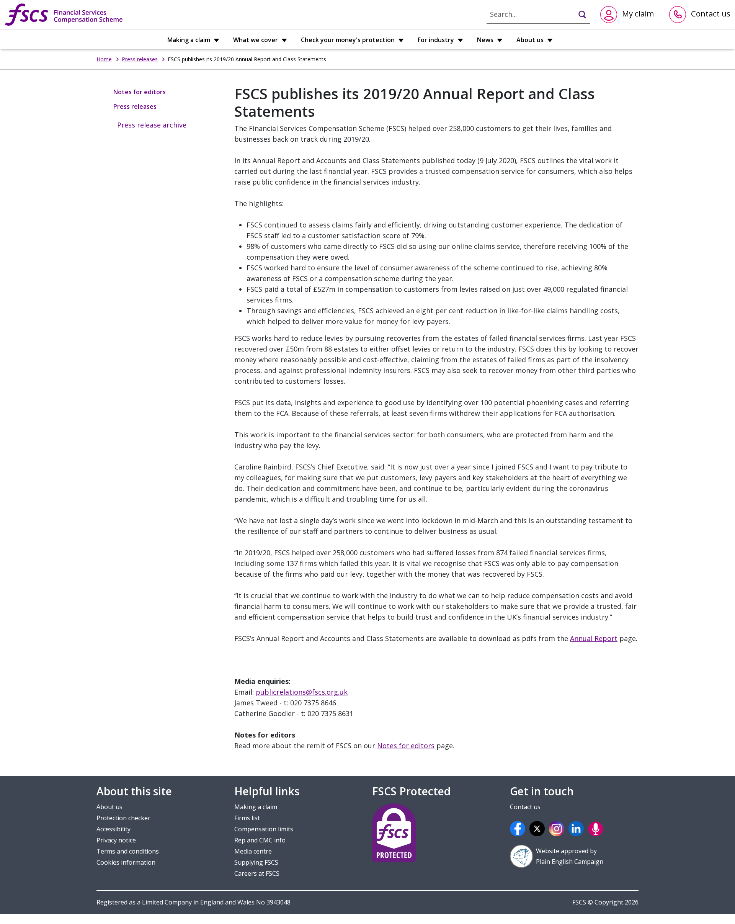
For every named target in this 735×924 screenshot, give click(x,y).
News (486, 40)
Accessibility (113, 829)
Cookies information (125, 862)
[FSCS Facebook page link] (519, 828)
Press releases (140, 59)
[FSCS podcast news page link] (597, 828)
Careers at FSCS (256, 873)
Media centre (253, 851)
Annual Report (593, 638)
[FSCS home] (64, 14)
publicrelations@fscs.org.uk (302, 692)
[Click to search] (578, 14)
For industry (437, 40)
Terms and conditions (127, 851)
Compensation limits (263, 829)
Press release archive (151, 124)
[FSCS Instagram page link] (558, 829)
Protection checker (123, 818)
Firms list (247, 818)
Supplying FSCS (256, 862)
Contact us (525, 807)
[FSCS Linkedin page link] (577, 828)
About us (530, 40)
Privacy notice (116, 840)
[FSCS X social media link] (538, 828)
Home (104, 59)
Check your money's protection (348, 40)
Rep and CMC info (260, 840)
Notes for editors (139, 92)
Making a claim (189, 40)
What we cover (256, 40)
